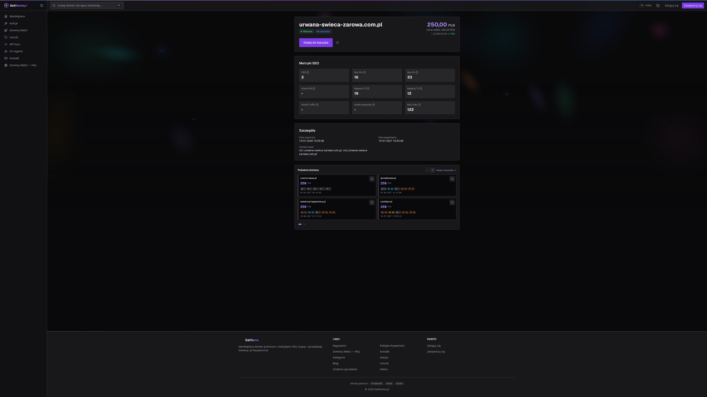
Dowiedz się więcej (334, 371)
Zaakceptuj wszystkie (397, 379)
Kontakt (384, 351)
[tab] (300, 224)
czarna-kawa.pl (308, 178)
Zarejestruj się (693, 5)
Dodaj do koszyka (316, 42)
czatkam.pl (386, 201)
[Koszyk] (658, 5)
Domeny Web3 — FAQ (346, 351)
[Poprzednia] (427, 170)
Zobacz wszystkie (444, 170)
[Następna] (432, 170)
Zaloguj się (671, 5)
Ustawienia (301, 379)
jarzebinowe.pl (388, 178)
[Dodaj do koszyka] (371, 178)
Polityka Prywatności (392, 345)
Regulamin (339, 345)
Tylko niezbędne (370, 379)
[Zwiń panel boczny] (42, 5)
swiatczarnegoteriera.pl (313, 201)
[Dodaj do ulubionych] (337, 42)
